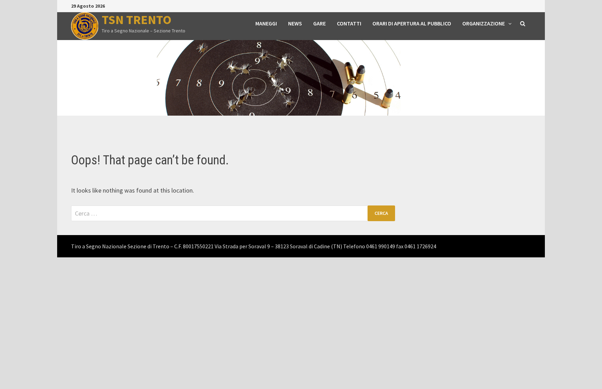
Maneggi (266, 23)
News (295, 23)
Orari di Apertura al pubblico (411, 23)
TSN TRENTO (136, 20)
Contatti (349, 23)
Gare (319, 23)
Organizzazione (483, 23)
